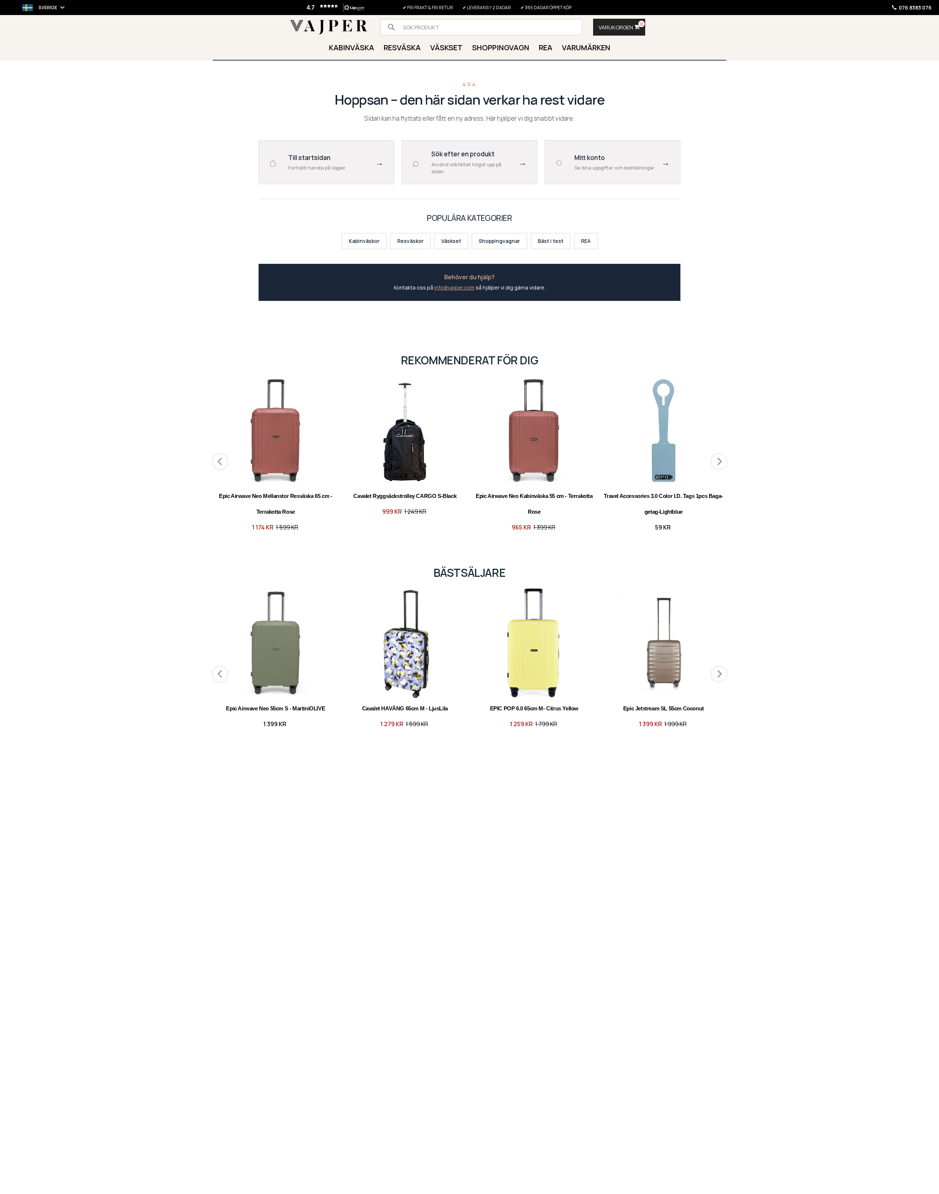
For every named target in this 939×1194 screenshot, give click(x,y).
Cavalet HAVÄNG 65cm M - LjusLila (405, 708)
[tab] (469, 48)
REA (586, 240)
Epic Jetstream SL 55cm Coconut (663, 708)
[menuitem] (351, 48)
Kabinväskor (364, 240)
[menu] (469, 48)
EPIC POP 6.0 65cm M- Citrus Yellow (534, 708)
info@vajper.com (454, 287)
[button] (334, 7)
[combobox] (481, 27)
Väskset (451, 240)
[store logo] (329, 27)
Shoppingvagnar (499, 240)
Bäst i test (550, 240)
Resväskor (410, 240)
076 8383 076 (915, 7)
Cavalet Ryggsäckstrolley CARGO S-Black (404, 496)
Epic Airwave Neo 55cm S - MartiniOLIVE (275, 708)
